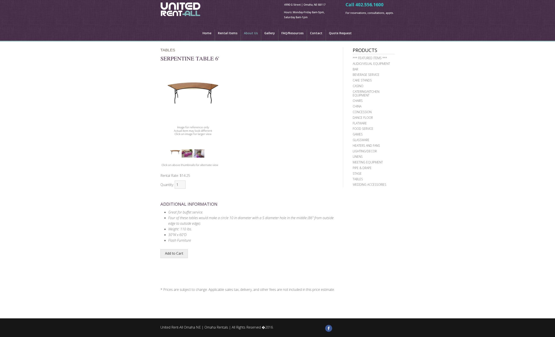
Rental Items (227, 33)
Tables (358, 179)
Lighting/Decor (365, 151)
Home (206, 33)
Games (358, 134)
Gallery (269, 33)
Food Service (363, 129)
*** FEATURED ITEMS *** (370, 58)
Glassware (361, 140)
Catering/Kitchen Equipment (366, 93)
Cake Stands (362, 80)
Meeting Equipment (368, 162)
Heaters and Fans (366, 145)
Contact (316, 33)
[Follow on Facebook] (328, 328)
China (357, 106)
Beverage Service (366, 75)
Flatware (360, 123)
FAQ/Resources (292, 33)
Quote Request (340, 33)
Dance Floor (363, 118)
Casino (358, 86)
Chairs (358, 101)
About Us (251, 33)
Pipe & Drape (362, 168)
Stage (357, 173)
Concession (362, 112)
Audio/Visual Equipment (371, 64)
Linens (358, 157)
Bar (355, 69)
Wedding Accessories (369, 184)
